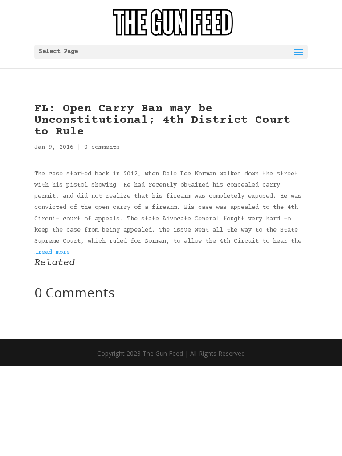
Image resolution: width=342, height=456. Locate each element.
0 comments (102, 147)
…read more (52, 252)
